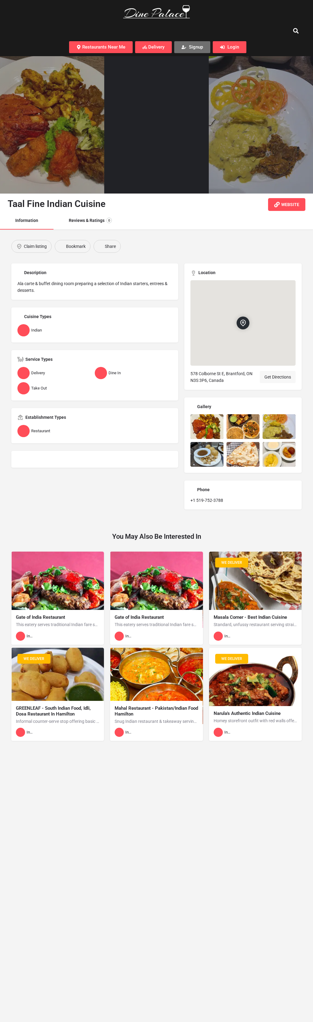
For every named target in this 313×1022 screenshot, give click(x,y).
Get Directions (277, 377)
